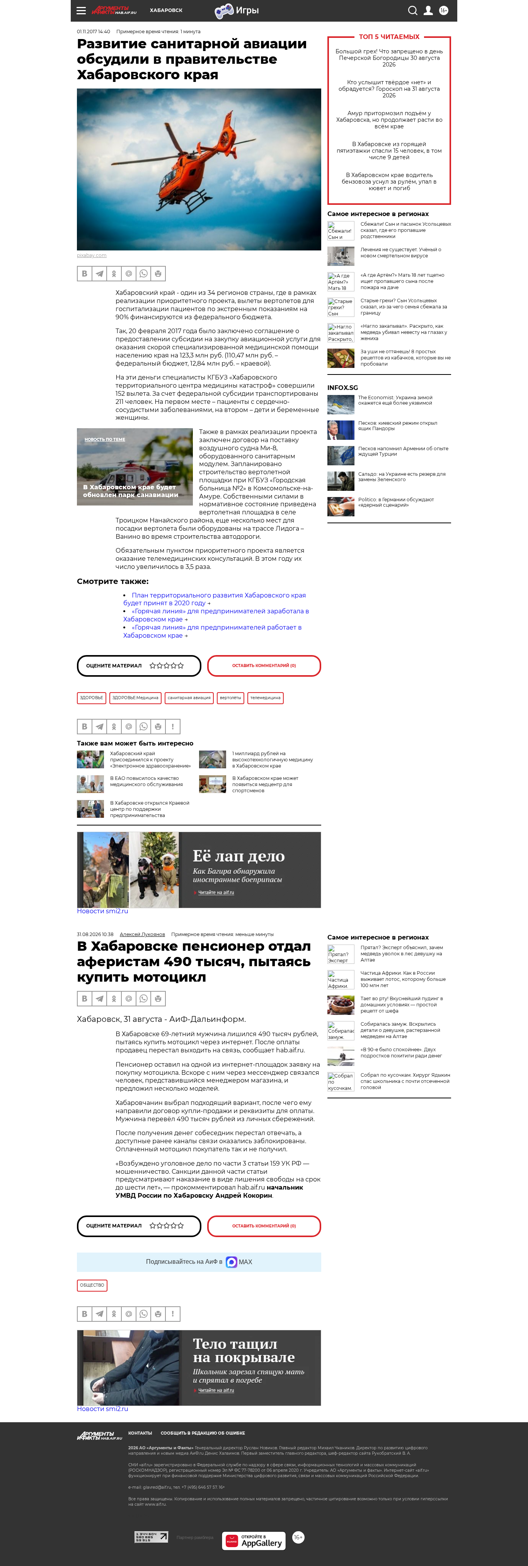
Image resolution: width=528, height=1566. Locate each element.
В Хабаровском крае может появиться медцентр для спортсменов (265, 784)
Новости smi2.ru (102, 911)
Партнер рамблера (195, 1537)
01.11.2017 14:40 (93, 31)
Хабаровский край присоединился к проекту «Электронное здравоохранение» (150, 760)
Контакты (140, 1433)
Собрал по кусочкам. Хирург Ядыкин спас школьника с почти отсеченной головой (405, 1081)
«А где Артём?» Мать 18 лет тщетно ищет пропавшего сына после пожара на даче (403, 281)
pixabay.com (92, 255)
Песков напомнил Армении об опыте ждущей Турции (403, 451)
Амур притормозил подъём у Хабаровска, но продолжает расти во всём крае (389, 120)
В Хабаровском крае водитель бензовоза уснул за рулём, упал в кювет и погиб (389, 182)
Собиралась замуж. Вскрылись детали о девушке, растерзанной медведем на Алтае (400, 1030)
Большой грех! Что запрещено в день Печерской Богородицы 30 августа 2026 (389, 58)
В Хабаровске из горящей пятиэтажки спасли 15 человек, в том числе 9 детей (389, 151)
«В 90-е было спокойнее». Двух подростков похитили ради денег (401, 1053)
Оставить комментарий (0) (264, 665)
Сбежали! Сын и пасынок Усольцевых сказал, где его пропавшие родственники (406, 230)
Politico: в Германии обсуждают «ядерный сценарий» (396, 502)
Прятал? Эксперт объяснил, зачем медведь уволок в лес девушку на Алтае (402, 954)
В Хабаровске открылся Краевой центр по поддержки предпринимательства (149, 809)
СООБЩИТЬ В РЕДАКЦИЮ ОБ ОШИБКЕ (203, 1433)
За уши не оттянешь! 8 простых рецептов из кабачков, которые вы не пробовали (406, 358)
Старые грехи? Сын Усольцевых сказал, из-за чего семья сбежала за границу (404, 307)
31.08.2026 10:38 (95, 934)
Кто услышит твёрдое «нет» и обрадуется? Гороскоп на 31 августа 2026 (389, 89)
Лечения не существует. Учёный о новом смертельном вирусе (401, 253)
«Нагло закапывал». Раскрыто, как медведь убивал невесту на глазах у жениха (404, 332)
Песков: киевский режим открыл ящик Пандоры (398, 425)
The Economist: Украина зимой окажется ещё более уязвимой (395, 400)
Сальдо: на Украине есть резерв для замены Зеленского (402, 477)
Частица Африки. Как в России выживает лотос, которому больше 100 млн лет (403, 979)
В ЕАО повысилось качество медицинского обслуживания (146, 781)
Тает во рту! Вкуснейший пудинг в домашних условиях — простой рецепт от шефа (402, 1005)
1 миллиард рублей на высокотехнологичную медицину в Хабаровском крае (272, 760)
